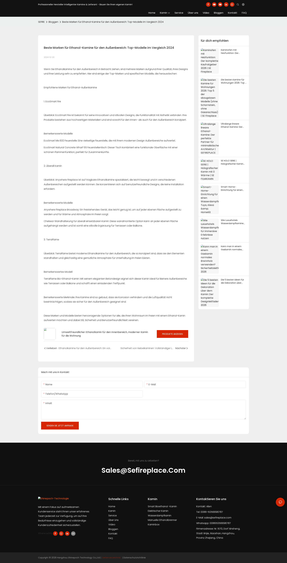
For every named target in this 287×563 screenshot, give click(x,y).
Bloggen (53, 22)
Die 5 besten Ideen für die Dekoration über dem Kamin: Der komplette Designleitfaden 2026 (232, 281)
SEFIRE (41, 22)
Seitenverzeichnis (111, 557)
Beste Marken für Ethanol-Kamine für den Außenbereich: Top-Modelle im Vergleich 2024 (113, 22)
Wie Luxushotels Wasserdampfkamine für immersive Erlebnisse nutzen (233, 222)
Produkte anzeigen (172, 333)
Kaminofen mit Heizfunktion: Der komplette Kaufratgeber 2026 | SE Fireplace (233, 51)
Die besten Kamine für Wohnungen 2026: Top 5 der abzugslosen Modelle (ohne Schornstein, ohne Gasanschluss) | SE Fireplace (234, 81)
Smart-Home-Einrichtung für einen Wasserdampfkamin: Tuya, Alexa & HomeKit (232, 188)
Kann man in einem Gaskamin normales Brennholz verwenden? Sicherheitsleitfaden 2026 (233, 248)
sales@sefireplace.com (217, 517)
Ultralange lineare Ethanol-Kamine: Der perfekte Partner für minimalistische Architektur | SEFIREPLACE (233, 125)
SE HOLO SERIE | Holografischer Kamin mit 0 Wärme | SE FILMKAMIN (232, 162)
